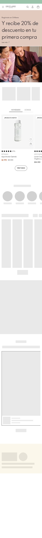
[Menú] (3, 7)
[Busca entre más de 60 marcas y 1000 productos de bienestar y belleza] (27, 7)
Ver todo (21, 168)
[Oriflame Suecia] (10, 6)
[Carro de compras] (38, 7)
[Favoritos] (31, 139)
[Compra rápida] (31, 144)
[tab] (16, 110)
